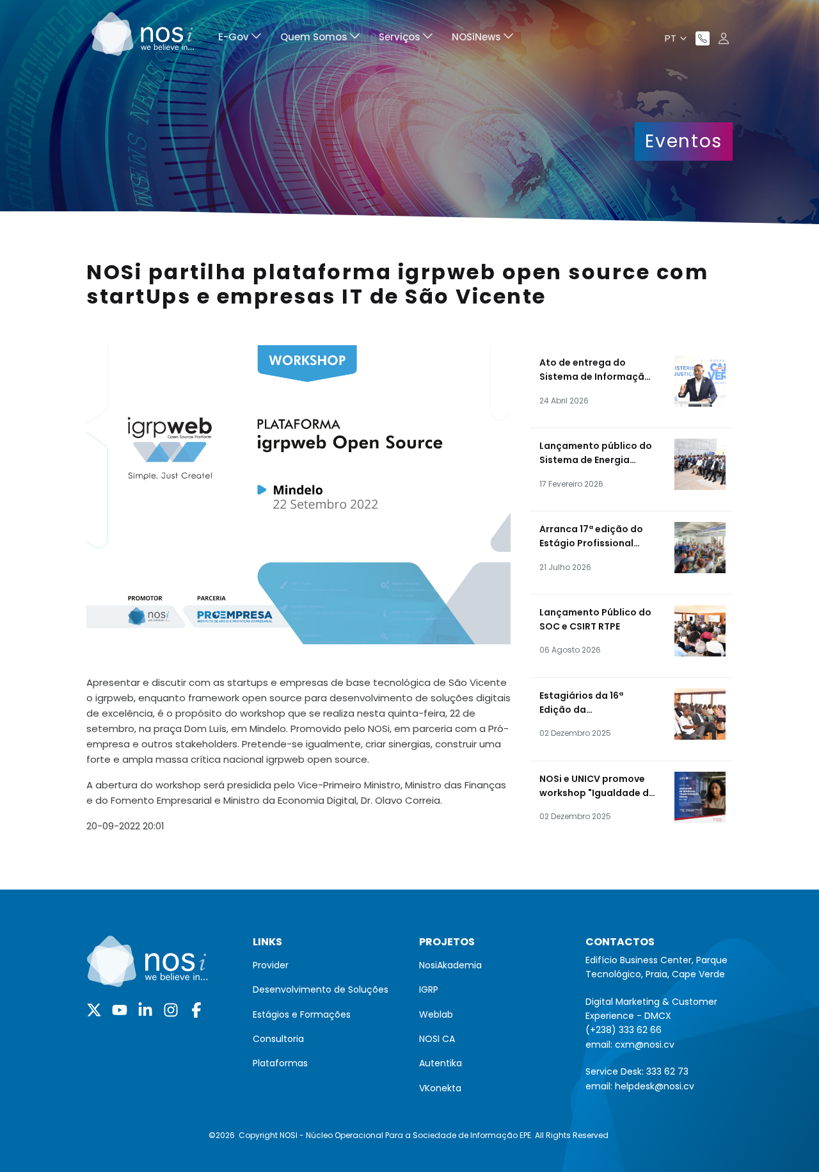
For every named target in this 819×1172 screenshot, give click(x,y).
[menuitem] (240, 38)
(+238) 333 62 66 (623, 1029)
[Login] (724, 38)
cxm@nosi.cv (644, 1044)
